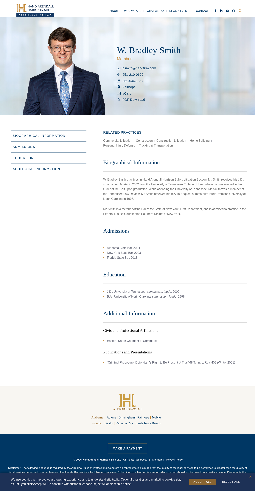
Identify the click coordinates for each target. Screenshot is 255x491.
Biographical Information (39, 135)
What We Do (155, 11)
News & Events (179, 11)
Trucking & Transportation (156, 145)
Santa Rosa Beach (148, 423)
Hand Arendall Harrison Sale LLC (102, 459)
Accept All (202, 481)
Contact (202, 11)
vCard (126, 93)
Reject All (231, 481)
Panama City (124, 423)
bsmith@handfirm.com (139, 68)
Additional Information (36, 169)
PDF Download (133, 99)
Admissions (24, 146)
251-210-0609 (132, 74)
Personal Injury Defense (119, 145)
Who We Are (132, 11)
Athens (111, 417)
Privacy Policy (174, 459)
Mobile (156, 417)
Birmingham (127, 417)
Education (23, 158)
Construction (144, 140)
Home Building (200, 140)
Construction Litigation (171, 140)
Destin (109, 423)
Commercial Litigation (117, 140)
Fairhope (143, 417)
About (114, 11)
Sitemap (157, 459)
